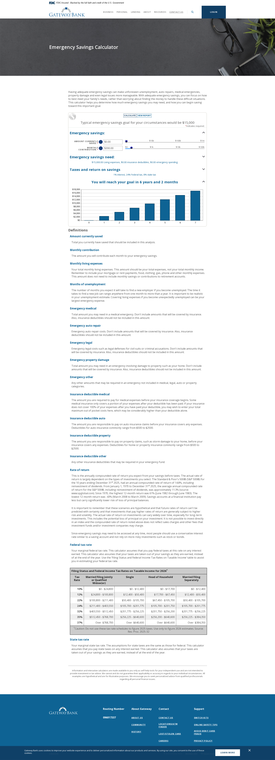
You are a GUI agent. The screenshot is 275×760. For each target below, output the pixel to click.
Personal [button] (122, 12)
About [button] (147, 12)
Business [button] (108, 12)
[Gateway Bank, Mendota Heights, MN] (67, 12)
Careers (163, 740)
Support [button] (199, 709)
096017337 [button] (109, 717)
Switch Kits (201, 717)
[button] (137, 133)
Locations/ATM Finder (168, 725)
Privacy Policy (204, 740)
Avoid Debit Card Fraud (204, 732)
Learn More (227, 752)
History (136, 731)
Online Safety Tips (206, 724)
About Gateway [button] (141, 709)
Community (138, 724)
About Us (137, 717)
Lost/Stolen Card (170, 733)
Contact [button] (164, 709)
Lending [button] (135, 12)
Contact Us (176, 12)
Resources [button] (160, 12)
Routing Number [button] (113, 709)
